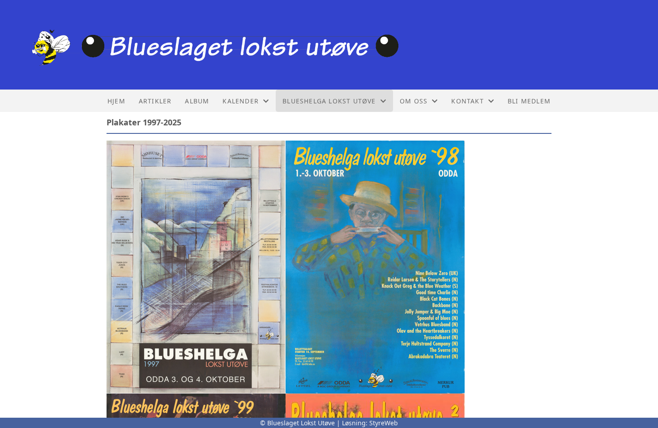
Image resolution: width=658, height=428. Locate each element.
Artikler (155, 101)
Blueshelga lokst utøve (329, 101)
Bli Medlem (529, 101)
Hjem (116, 101)
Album (197, 101)
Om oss (413, 101)
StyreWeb (383, 423)
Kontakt (467, 101)
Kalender (240, 101)
